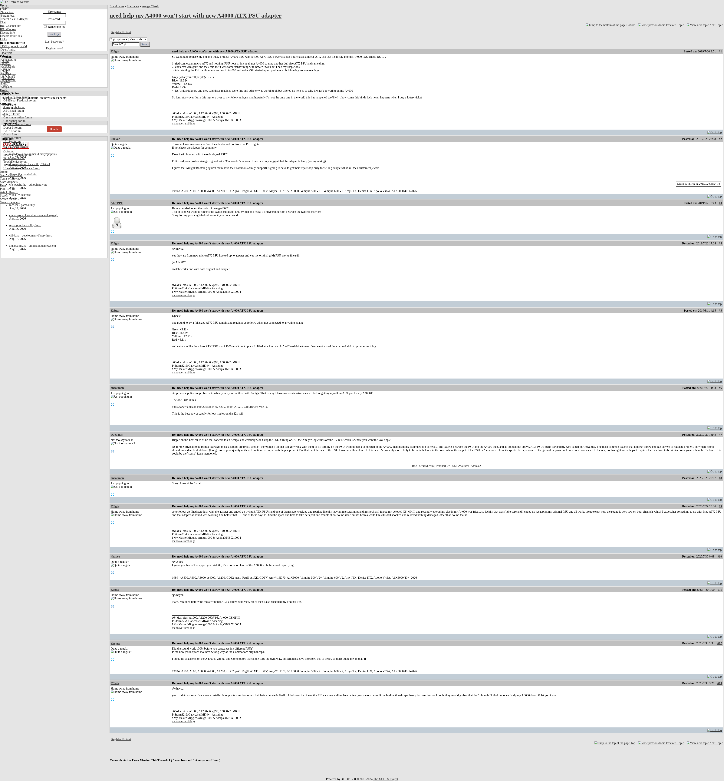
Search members (10, 202)
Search (4, 195)
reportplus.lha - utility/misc (25, 225)
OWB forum (10, 148)
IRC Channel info (10, 25)
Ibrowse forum (12, 137)
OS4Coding (7, 76)
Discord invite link (11, 36)
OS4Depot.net (9, 46)
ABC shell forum (13, 110)
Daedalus (117, 434)
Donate (54, 129)
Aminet (5, 63)
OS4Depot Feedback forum (19, 100)
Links (3, 39)
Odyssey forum (12, 144)
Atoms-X (476, 466)
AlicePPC (117, 203)
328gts (115, 51)
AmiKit (5, 69)
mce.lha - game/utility (22, 205)
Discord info (7, 32)
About (4, 171)
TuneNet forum (12, 165)
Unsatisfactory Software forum (21, 168)
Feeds (3, 8)
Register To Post (121, 32)
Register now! (54, 48)
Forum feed (7, 15)
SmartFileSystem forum (17, 154)
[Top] (714, 131)
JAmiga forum (12, 141)
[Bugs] (22, 46)
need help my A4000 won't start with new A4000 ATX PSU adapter (195, 15)
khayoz (115, 139)
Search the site (8, 198)
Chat (3, 22)
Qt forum (8, 151)
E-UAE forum (12, 131)
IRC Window (8, 29)
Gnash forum (11, 134)
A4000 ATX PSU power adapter (270, 56)
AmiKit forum (11, 114)
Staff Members (9, 182)
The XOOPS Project (385, 779)
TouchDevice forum (15, 161)
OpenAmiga (7, 49)
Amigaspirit (7, 66)
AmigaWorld (8, 80)
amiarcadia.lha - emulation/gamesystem (32, 245)
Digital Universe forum (17, 124)
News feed (7, 12)
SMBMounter (460, 466)
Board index (117, 6)
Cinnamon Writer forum (17, 117)
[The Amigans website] (14, 1)
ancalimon (117, 387)
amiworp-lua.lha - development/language (33, 215)
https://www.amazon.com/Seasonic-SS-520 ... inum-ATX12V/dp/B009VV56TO (220, 406)
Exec (3, 83)
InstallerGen (443, 466)
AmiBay (5, 73)
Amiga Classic (150, 6)
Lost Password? (54, 41)
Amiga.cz (6, 86)
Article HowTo (9, 192)
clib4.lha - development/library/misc (30, 235)
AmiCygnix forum (14, 107)
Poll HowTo (7, 188)
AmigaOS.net (8, 59)
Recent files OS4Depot (14, 19)
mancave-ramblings (183, 123)
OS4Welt (6, 53)
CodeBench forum (14, 120)
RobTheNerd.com (423, 466)
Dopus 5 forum (12, 127)
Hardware (133, 6)
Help (3, 185)
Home (3, 5)
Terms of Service (10, 178)
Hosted (4, 90)
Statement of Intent (11, 175)
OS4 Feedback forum (16, 97)
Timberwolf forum (14, 158)
